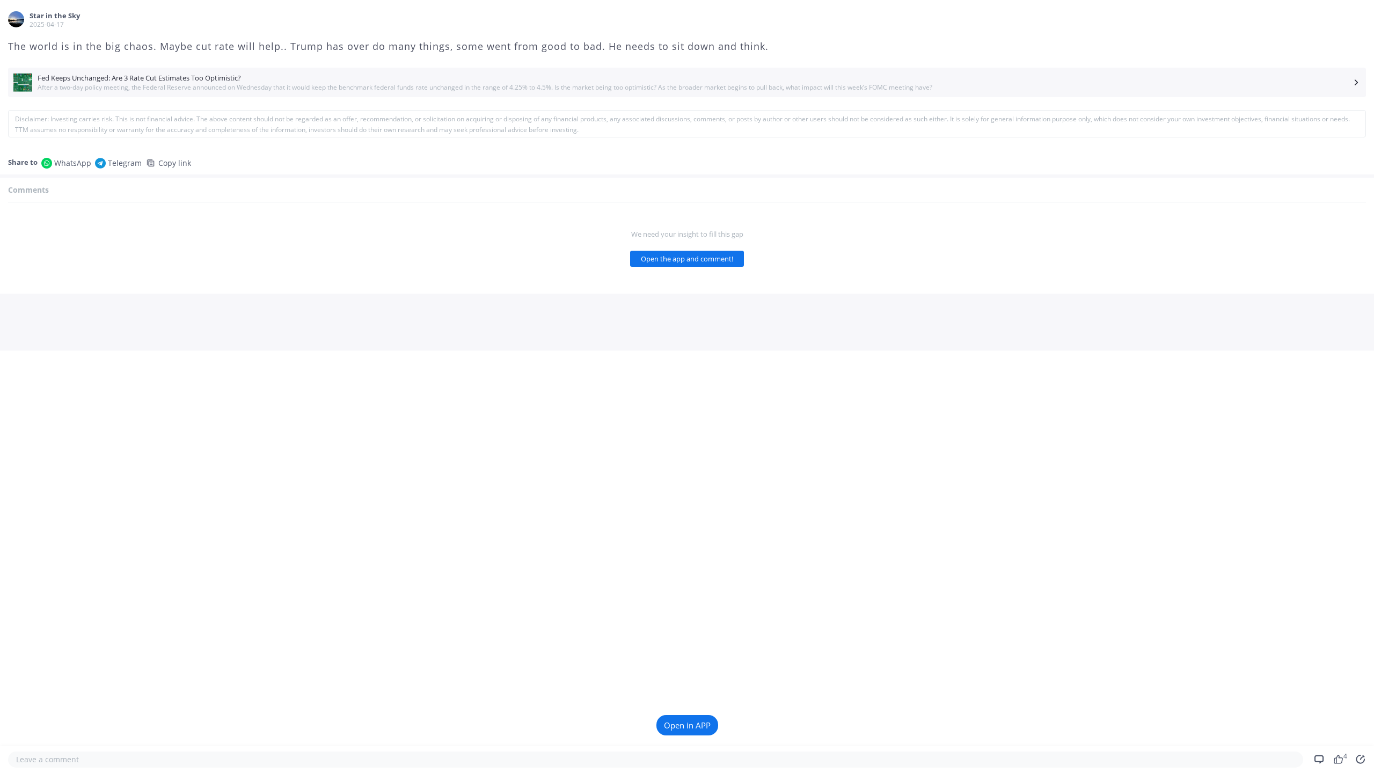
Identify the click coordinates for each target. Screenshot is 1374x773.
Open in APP (687, 725)
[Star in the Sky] (16, 19)
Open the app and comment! (687, 259)
